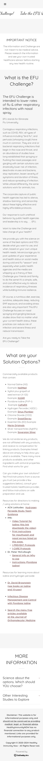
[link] (21, 755)
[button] (5, 4)
